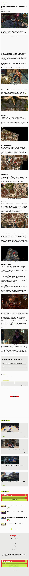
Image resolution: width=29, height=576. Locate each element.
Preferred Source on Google (15, 390)
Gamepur (13, 554)
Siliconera (3, 555)
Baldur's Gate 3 (4, 380)
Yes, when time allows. (6, 365)
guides (8, 380)
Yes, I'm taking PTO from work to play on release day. (10, 361)
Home (2, 4)
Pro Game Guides (5, 554)
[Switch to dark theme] (25, 2)
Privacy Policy (14, 548)
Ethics (14, 545)
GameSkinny (19, 555)
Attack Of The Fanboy (18, 554)
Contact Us (14, 546)
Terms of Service (14, 549)
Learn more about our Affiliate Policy (13, 388)
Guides (4, 4)
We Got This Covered (8, 555)
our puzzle (14, 323)
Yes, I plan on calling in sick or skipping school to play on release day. (13, 363)
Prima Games (24, 554)
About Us (14, 543)
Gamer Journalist (14, 555)
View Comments (14, 396)
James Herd (4, 10)
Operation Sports (24, 555)
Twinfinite (9, 554)
